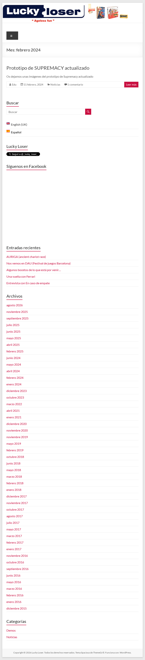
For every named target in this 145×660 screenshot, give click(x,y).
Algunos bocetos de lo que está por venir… (33, 270)
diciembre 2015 (16, 608)
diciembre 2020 (16, 423)
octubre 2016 (15, 562)
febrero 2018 (14, 483)
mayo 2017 (13, 529)
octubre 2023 (15, 397)
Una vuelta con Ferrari (20, 276)
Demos (11, 630)
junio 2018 (13, 463)
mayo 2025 (13, 338)
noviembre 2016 (17, 555)
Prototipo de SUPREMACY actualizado (47, 68)
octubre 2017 (15, 509)
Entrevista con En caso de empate (28, 283)
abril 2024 (13, 371)
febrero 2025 (14, 351)
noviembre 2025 (17, 311)
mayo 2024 (13, 364)
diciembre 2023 (16, 391)
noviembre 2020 (17, 430)
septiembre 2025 (17, 318)
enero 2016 (13, 601)
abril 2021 (13, 410)
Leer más (131, 84)
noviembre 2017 (17, 503)
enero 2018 (13, 489)
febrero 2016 (14, 595)
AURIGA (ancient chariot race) (26, 256)
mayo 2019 (13, 443)
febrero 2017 (14, 542)
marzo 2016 (14, 588)
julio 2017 (12, 522)
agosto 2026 (14, 305)
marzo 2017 (14, 536)
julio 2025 (12, 325)
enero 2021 (13, 417)
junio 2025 (13, 331)
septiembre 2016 (17, 569)
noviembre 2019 (17, 437)
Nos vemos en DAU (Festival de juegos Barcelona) (38, 263)
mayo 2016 (13, 582)
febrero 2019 (14, 450)
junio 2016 (13, 575)
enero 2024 (13, 384)
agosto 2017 (14, 516)
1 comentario (75, 84)
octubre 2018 (15, 456)
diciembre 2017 (16, 496)
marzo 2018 (14, 476)
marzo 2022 (14, 404)
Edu (14, 84)
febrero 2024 (14, 377)
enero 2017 (13, 549)
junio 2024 (13, 358)
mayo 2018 (13, 470)
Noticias (55, 84)
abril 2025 (13, 344)
